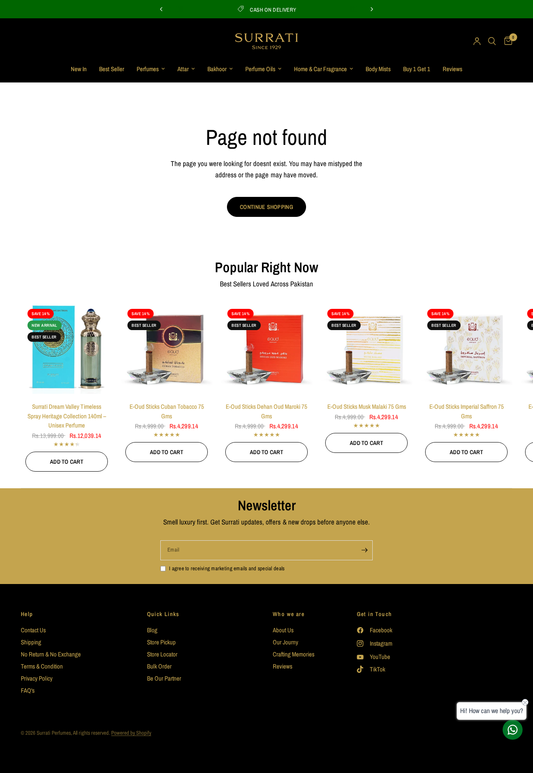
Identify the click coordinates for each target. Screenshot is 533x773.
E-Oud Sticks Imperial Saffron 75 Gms (466, 411)
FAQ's (28, 690)
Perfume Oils (260, 69)
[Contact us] (513, 730)
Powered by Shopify (131, 732)
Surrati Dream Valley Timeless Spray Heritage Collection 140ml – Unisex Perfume (66, 416)
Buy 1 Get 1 (416, 69)
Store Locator (162, 654)
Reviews (452, 69)
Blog (152, 630)
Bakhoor (217, 69)
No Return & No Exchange (51, 654)
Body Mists (378, 69)
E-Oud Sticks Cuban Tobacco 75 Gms (167, 411)
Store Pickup (161, 642)
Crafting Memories (293, 654)
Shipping (31, 642)
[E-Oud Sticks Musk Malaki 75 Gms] (366, 348)
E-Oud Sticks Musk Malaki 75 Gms (366, 406)
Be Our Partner (164, 678)
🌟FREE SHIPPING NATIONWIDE (279, 9)
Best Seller (111, 69)
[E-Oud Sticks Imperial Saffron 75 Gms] (466, 348)
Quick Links (163, 614)
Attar (183, 69)
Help (27, 614)
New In (79, 69)
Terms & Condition (42, 666)
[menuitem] (79, 69)
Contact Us (33, 630)
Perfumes (148, 69)
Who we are (288, 614)
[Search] (492, 41)
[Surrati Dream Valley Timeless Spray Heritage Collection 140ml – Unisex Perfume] (66, 348)
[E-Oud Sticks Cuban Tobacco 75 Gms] (166, 348)
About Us (283, 630)
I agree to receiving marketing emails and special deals (226, 568)
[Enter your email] (364, 550)
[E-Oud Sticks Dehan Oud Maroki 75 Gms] (266, 348)
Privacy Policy (36, 678)
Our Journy (285, 642)
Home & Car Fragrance (320, 69)
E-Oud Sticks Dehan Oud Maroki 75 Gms (266, 411)
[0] (506, 41)
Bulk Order (159, 666)
